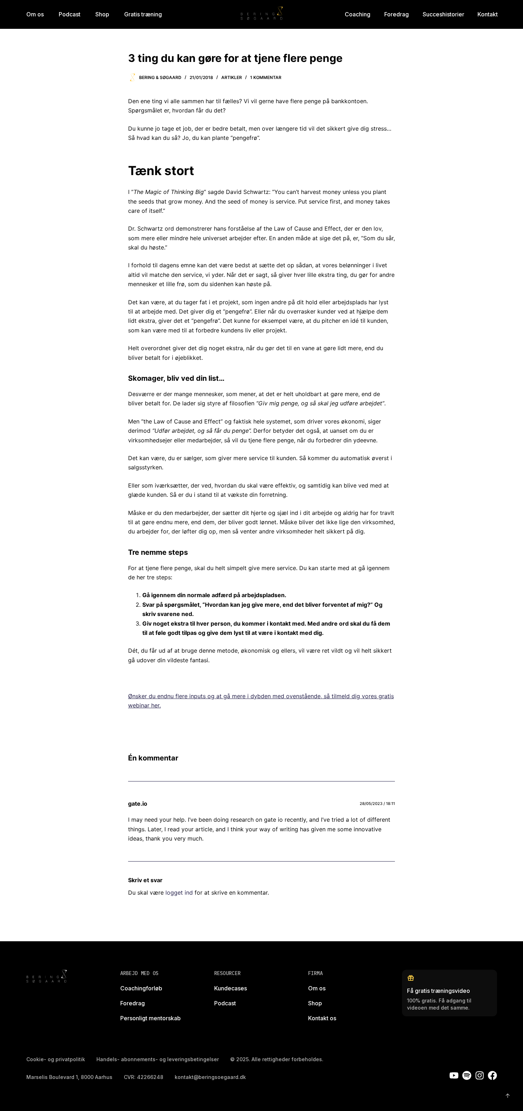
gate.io (137, 803)
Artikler (231, 77)
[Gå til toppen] (507, 1095)
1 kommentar (265, 77)
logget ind (179, 892)
